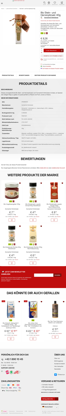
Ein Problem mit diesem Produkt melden (52, 68)
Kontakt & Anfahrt (59, 363)
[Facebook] (55, 374)
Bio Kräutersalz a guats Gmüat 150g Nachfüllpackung (54, 205)
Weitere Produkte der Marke (45, 75)
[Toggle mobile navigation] (2, 3)
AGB (26, 411)
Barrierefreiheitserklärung (16, 413)
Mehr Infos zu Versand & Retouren (50, 392)
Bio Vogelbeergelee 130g (12, 204)
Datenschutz (19, 411)
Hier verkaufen (44, 43)
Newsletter (57, 369)
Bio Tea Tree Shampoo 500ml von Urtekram (55, 322)
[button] (44, 3)
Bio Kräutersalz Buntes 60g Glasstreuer (12, 247)
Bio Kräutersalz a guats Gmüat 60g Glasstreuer (33, 204)
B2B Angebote (58, 361)
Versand (52, 40)
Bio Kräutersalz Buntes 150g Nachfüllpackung (33, 247)
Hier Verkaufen (58, 366)
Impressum (12, 411)
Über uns (57, 358)
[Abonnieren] (57, 275)
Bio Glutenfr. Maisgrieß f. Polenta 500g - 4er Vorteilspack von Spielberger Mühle (10, 325)
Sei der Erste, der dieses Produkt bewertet (50, 20)
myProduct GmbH (55, 411)
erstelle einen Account (58, 168)
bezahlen (48, 66)
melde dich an (44, 168)
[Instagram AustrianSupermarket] (61, 374)
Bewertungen (24, 75)
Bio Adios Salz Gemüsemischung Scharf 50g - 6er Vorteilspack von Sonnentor (33, 325)
